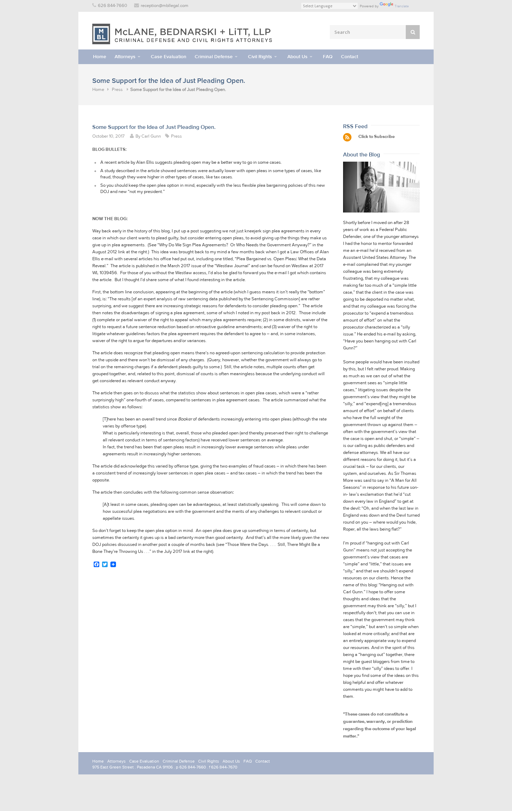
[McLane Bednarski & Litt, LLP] (182, 34)
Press (117, 89)
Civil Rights (260, 56)
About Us (297, 56)
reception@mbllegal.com (164, 5)
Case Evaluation (168, 56)
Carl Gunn (151, 136)
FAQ (328, 56)
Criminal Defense (214, 56)
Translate (402, 6)
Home (99, 56)
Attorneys (125, 56)
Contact (349, 56)
